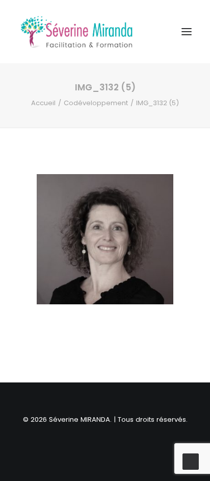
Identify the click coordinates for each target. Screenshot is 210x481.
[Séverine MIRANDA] (76, 32)
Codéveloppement (96, 103)
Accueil (43, 103)
